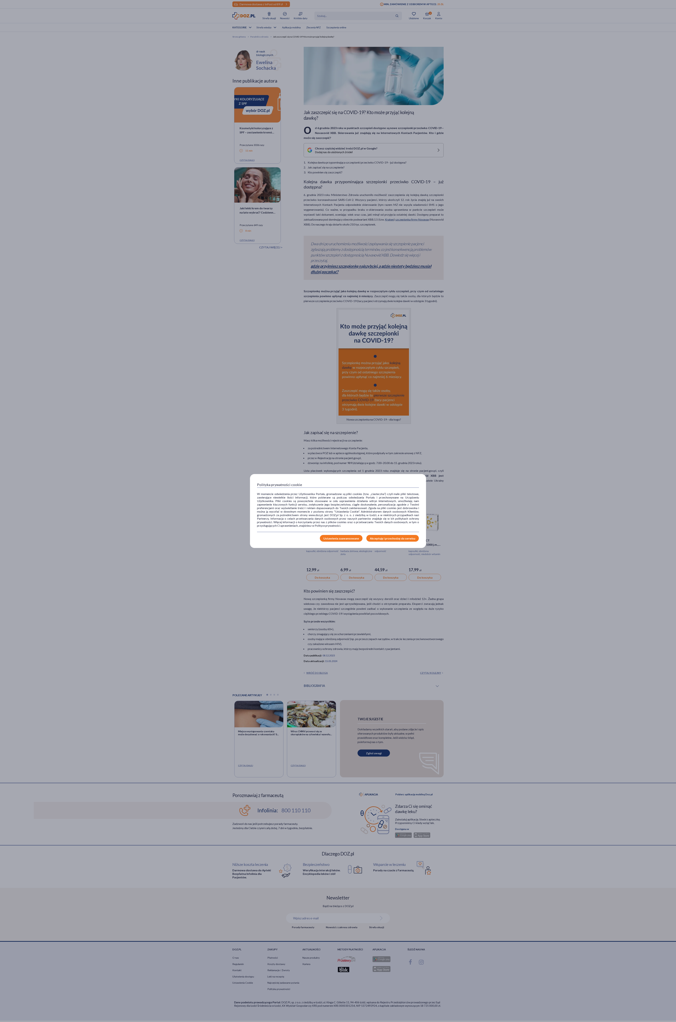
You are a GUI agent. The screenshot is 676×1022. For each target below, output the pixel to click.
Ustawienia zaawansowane (341, 538)
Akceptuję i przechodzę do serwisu (392, 538)
